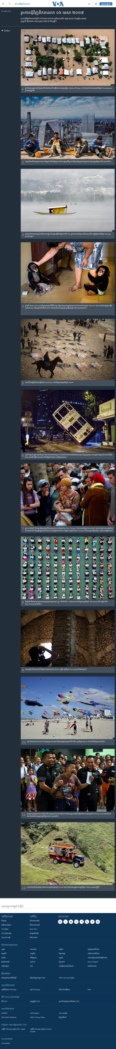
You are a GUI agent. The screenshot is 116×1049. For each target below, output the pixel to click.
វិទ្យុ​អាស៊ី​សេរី (62, 1017)
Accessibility (63, 1013)
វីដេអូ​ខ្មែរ (3, 921)
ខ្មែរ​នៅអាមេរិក (5, 962)
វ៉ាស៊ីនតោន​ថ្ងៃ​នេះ (6, 925)
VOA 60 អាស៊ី (5, 937)
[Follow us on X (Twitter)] (65, 922)
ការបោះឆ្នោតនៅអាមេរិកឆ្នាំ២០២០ (97, 958)
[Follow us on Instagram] (76, 922)
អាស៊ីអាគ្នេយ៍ (5, 966)
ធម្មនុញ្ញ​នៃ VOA (35, 1001)
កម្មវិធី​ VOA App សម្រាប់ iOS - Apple (13, 1029)
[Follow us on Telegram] (82, 922)
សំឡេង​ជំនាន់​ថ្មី (34, 933)
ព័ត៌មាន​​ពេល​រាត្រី (35, 925)
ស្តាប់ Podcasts (35, 989)
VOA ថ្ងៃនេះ (4, 929)
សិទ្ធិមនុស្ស (33, 958)
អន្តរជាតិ (3, 953)
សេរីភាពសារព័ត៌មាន (93, 953)
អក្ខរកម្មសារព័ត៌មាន (93, 949)
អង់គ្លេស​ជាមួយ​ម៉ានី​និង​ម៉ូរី (8, 978)
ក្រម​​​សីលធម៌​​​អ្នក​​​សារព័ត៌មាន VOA (69, 1001)
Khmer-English (93, 962)
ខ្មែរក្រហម (62, 962)
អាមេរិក (3, 958)
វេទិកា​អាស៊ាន (33, 937)
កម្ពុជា (3, 949)
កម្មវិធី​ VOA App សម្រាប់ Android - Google (41, 1030)
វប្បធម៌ (61, 958)
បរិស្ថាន (61, 949)
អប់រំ (31, 966)
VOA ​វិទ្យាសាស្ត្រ (6, 933)
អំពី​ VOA (4, 1001)
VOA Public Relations (8, 1017)
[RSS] (87, 922)
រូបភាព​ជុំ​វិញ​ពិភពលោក (22, 4)
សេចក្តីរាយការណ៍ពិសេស (66, 966)
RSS (89, 989)
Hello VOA (33, 929)
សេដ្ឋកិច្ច (32, 953)
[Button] (5, 31)
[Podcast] (92, 922)
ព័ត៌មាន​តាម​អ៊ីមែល (64, 989)
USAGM (4, 1013)
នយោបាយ (33, 949)
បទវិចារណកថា (92, 966)
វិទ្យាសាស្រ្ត (62, 953)
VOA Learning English (67, 978)
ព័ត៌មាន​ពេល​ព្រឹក (35, 921)
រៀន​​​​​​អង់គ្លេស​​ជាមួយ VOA (37, 978)
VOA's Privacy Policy (37, 1017)
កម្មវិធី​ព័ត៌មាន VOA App (8, 989)
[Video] (96, 4)
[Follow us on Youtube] (71, 922)
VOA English (34, 1013)
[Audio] (89, 4)
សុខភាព (32, 962)
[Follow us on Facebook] (60, 922)
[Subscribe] (98, 922)
